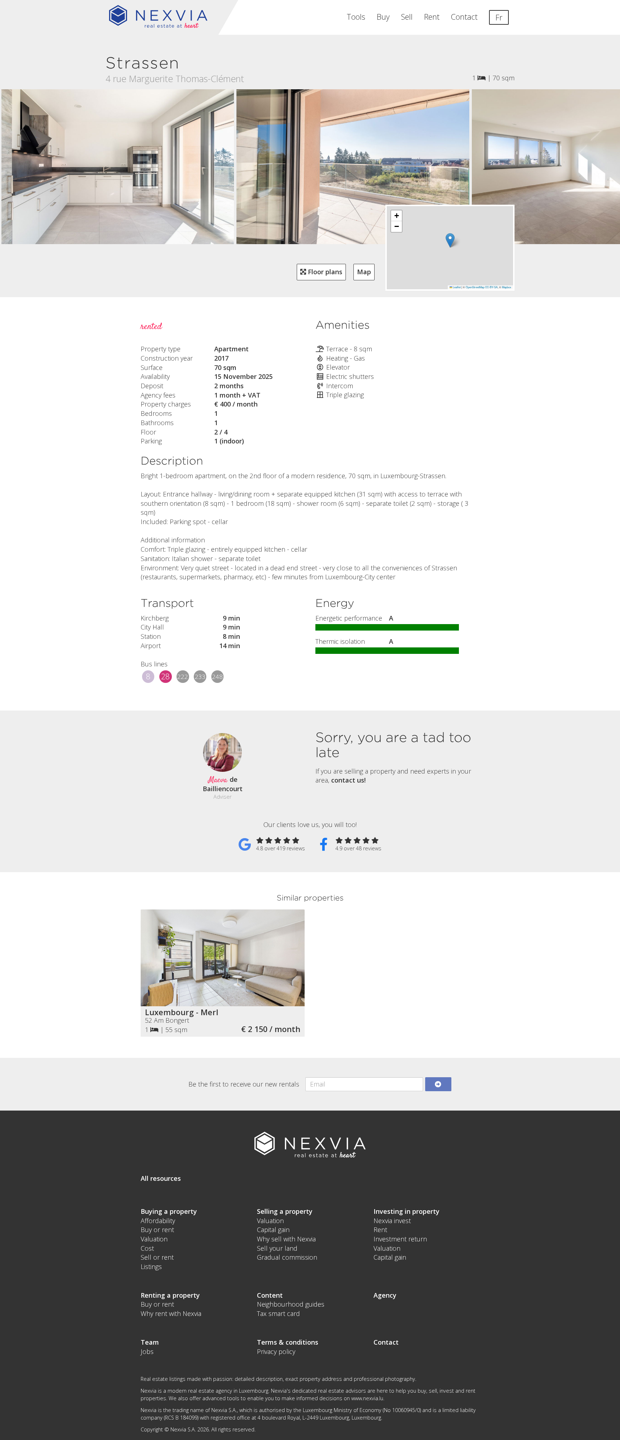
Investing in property (407, 1211)
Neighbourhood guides (290, 1304)
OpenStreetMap (475, 287)
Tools (356, 16)
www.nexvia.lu (367, 1398)
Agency (385, 1295)
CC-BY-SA (491, 287)
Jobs (147, 1351)
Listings (151, 1266)
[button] (450, 240)
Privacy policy (276, 1351)
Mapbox (506, 287)
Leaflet (456, 287)
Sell (407, 16)
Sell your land (277, 1248)
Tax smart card (278, 1313)
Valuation (154, 1239)
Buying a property (169, 1211)
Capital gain (273, 1229)
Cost (147, 1248)
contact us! (348, 780)
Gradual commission (287, 1257)
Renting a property (170, 1295)
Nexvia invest (392, 1220)
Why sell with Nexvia (286, 1239)
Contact (464, 16)
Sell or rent (157, 1257)
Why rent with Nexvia (171, 1313)
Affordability (158, 1220)
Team (150, 1342)
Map (364, 271)
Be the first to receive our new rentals (243, 1084)
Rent (432, 16)
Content (270, 1295)
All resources (161, 1178)
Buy (383, 16)
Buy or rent (157, 1229)
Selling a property (285, 1211)
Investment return (400, 1239)
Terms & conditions (287, 1342)
